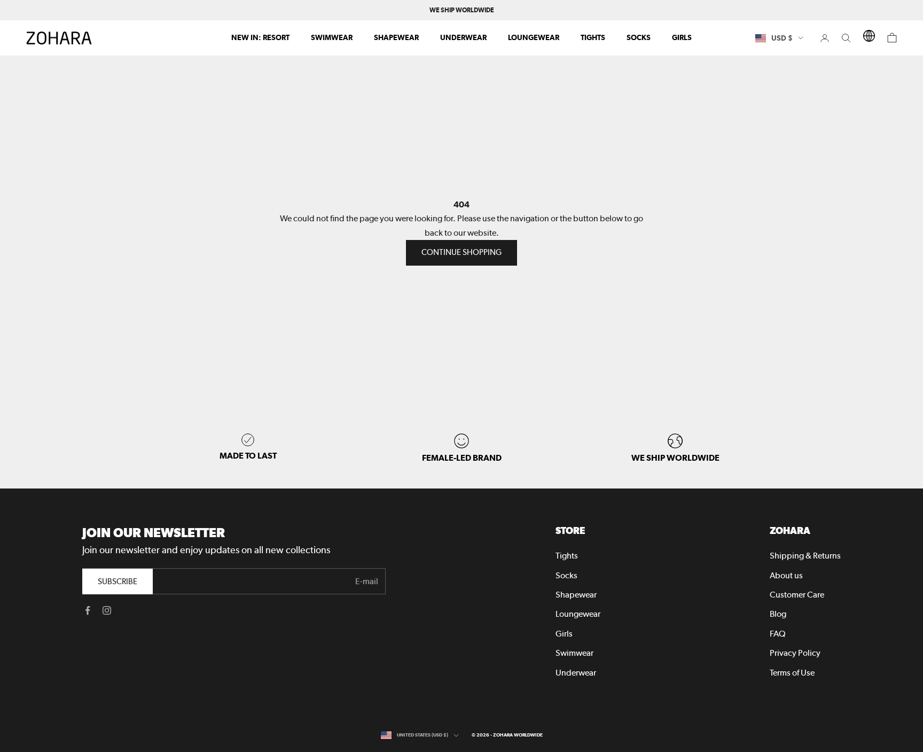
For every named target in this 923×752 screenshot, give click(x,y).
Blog (778, 614)
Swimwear (332, 37)
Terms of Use (792, 673)
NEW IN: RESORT (260, 37)
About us (786, 575)
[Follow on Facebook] (87, 610)
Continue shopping (461, 252)
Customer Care (797, 595)
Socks (639, 37)
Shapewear (396, 37)
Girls (682, 37)
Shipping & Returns (805, 556)
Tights (593, 37)
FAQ (778, 634)
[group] (675, 448)
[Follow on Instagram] (106, 610)
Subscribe (117, 581)
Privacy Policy (795, 653)
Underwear (463, 37)
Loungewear (533, 37)
